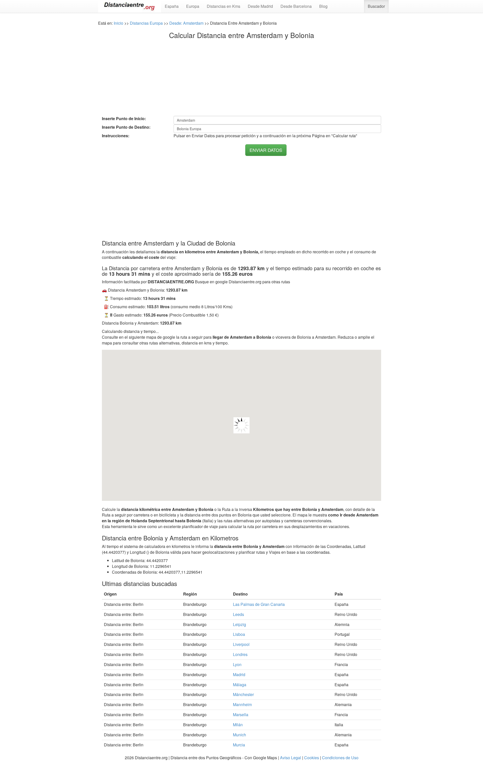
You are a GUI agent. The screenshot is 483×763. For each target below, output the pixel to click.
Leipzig (239, 624)
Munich (239, 735)
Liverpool (241, 644)
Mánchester (243, 694)
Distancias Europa (146, 23)
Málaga (239, 684)
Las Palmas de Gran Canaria (259, 604)
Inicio (118, 23)
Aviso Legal (290, 757)
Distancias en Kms (223, 6)
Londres (240, 654)
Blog (323, 6)
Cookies (311, 757)
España (172, 6)
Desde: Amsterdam (186, 23)
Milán (238, 724)
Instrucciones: (115, 135)
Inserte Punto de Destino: (126, 127)
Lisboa (239, 634)
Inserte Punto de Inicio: (124, 118)
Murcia (239, 745)
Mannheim (242, 704)
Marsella (240, 714)
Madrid (239, 674)
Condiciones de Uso (340, 757)
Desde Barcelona (296, 6)
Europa (192, 6)
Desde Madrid (260, 6)
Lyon (237, 664)
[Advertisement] (241, 77)
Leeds (238, 614)
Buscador (376, 6)
